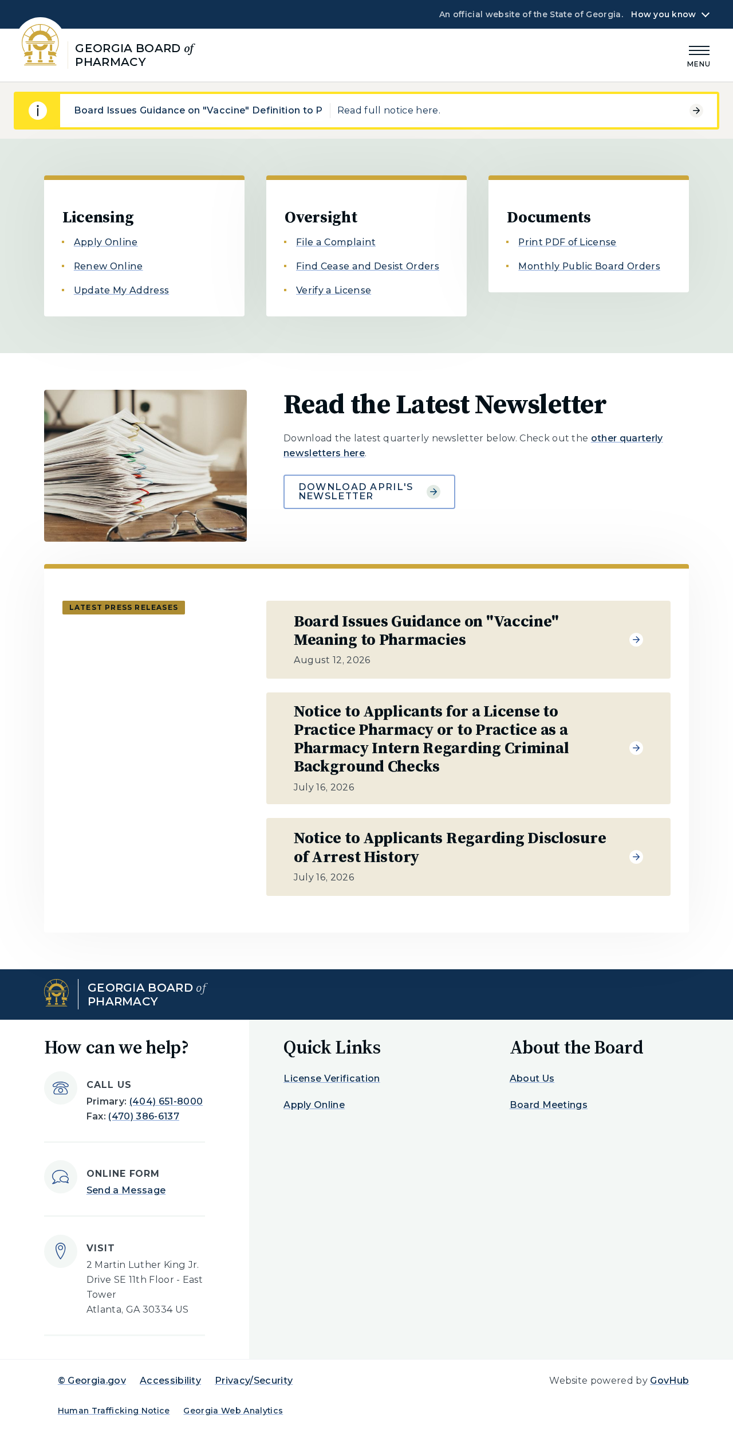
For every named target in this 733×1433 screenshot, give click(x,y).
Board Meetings (549, 1104)
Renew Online (108, 266)
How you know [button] (663, 14)
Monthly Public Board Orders (589, 266)
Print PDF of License (567, 242)
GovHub (669, 1380)
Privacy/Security (254, 1380)
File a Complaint (336, 242)
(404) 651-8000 (166, 1101)
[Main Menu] (699, 54)
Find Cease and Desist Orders (367, 266)
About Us (532, 1078)
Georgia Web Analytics (233, 1410)
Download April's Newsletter (355, 491)
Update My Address (121, 290)
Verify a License (333, 290)
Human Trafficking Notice (114, 1410)
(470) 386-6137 (143, 1116)
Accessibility (170, 1380)
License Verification (331, 1078)
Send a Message (125, 1190)
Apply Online (106, 242)
